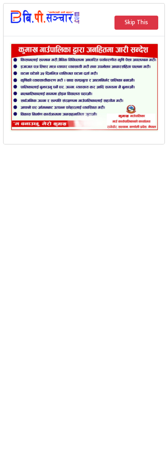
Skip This (136, 22)
